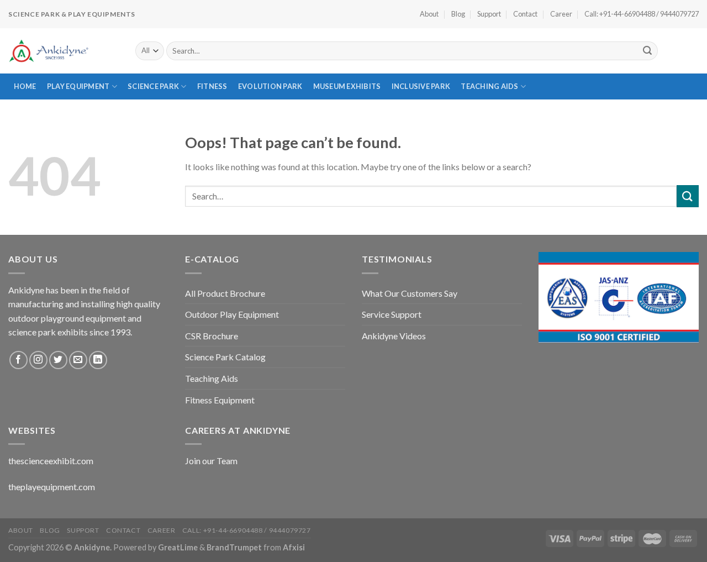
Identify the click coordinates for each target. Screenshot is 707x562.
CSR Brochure (211, 335)
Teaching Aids (489, 86)
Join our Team (211, 460)
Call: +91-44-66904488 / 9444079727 (641, 13)
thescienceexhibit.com (50, 460)
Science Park (153, 86)
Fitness (212, 86)
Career (561, 13)
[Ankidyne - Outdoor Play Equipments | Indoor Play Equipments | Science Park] (63, 50)
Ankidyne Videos (394, 335)
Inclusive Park (421, 86)
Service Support (391, 314)
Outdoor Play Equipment (232, 314)
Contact (525, 13)
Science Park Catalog (225, 356)
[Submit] (647, 50)
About (429, 13)
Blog (458, 13)
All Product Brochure (225, 293)
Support (489, 13)
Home (25, 86)
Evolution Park (270, 86)
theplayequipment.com (51, 486)
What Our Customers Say (409, 293)
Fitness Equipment (220, 400)
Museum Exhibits (347, 86)
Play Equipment (78, 86)
